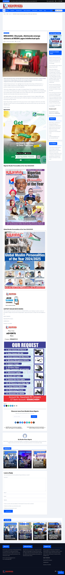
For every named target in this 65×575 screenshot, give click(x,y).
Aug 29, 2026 (21, 466)
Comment (6, 477)
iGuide (40, 10)
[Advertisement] (32, 22)
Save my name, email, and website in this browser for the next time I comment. (19, 503)
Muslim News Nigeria (10, 41)
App (45, 10)
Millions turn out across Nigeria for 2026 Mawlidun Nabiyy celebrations (54, 537)
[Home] (4, 10)
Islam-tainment (27, 10)
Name (5, 492)
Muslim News (14, 452)
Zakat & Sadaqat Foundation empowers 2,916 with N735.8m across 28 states (38, 463)
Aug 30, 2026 (7, 466)
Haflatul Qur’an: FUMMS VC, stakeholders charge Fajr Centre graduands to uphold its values (10, 539)
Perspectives (19, 10)
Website (5, 500)
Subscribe (34, 416)
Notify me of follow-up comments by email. (13, 506)
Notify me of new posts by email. (11, 508)
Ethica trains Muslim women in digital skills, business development (24, 462)
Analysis (12, 10)
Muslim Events (7, 452)
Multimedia (34, 10)
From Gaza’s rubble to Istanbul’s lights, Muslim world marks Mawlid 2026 (39, 537)
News (7, 10)
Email (5, 496)
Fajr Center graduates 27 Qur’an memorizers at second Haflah (25, 537)
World (42, 523)
